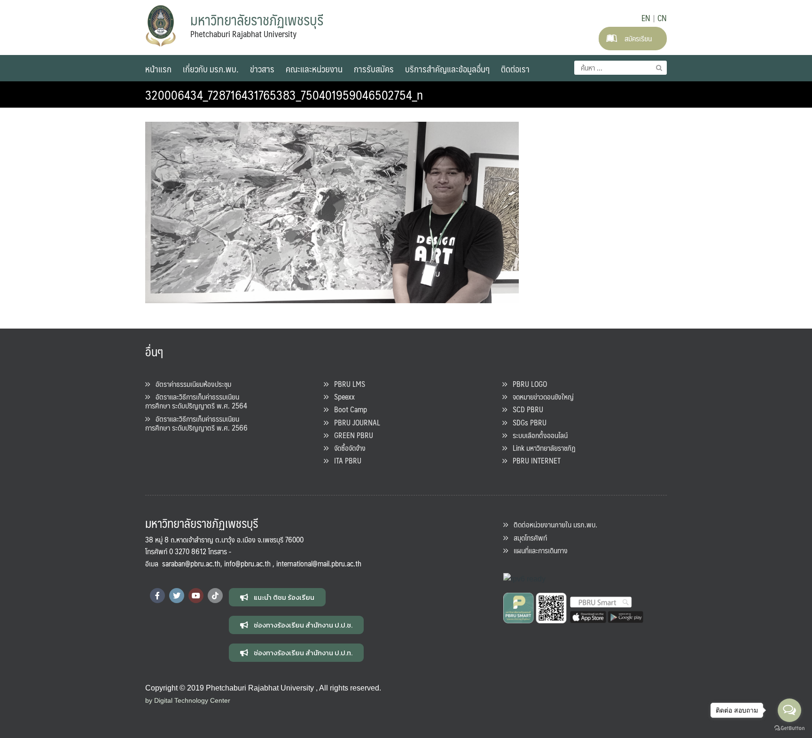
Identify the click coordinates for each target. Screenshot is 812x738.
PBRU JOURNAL (354, 422)
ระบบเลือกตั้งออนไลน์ (537, 435)
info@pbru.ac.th (247, 563)
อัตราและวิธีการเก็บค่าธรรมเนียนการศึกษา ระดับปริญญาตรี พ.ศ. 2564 (196, 401)
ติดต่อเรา (515, 68)
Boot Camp (347, 409)
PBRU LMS (346, 383)
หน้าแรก (158, 68)
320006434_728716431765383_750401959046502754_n (284, 94)
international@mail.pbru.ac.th (318, 563)
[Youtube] (195, 595)
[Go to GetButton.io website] (789, 728)
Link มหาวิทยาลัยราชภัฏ (541, 447)
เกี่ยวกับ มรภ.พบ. (211, 68)
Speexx (341, 396)
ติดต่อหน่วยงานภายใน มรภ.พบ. (552, 524)
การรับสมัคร (374, 68)
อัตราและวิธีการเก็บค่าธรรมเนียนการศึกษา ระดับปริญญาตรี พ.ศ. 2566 (196, 423)
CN (662, 17)
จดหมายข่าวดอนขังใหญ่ (540, 396)
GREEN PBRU (350, 435)
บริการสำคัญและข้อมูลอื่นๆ (447, 68)
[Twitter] (176, 595)
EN (645, 17)
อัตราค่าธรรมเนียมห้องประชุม (190, 383)
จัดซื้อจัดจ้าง (347, 447)
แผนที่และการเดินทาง (538, 550)
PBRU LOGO (527, 383)
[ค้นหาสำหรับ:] (620, 68)
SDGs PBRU (527, 422)
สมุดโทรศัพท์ (527, 537)
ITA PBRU (344, 460)
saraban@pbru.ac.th (191, 563)
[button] (277, 597)
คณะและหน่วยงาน (314, 68)
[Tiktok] (215, 595)
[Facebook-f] (157, 595)
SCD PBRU (525, 409)
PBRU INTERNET (534, 460)
